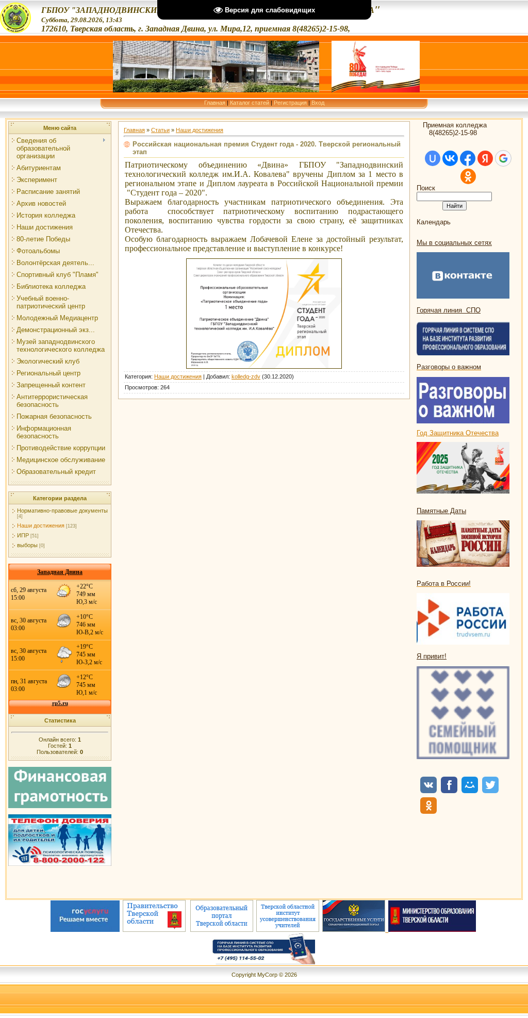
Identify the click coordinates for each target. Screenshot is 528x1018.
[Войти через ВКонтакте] (450, 158)
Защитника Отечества (464, 433)
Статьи (160, 130)
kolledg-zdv (246, 376)
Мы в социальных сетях (454, 243)
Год (423, 433)
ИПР (23, 535)
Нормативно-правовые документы (62, 510)
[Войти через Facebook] (467, 158)
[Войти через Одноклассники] (468, 176)
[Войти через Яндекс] (485, 158)
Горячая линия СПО (449, 310)
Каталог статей (249, 103)
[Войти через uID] (432, 158)
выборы (27, 545)
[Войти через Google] (503, 158)
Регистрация (290, 103)
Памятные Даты (441, 511)
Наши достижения (40, 525)
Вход (317, 103)
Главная (214, 103)
